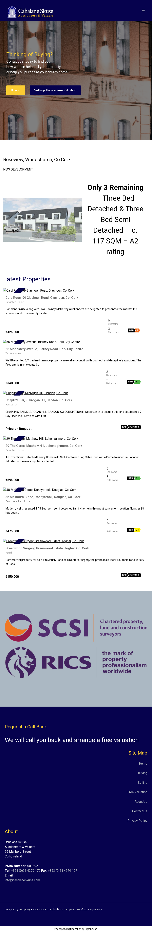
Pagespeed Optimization (67, 929)
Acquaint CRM (40, 909)
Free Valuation (137, 792)
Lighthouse (91, 929)
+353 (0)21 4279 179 (25, 871)
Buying (15, 90)
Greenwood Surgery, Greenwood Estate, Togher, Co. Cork (47, 548)
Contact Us (139, 811)
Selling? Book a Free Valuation (55, 90)
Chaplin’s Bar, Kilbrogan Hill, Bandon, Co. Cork (39, 400)
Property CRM (73, 909)
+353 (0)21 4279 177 (62, 871)
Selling (142, 782)
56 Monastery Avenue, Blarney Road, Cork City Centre (44, 349)
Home (143, 763)
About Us (141, 802)
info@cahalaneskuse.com (22, 880)
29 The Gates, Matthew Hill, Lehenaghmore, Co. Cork (44, 446)
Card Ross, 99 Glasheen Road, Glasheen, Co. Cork (42, 298)
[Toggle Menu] (143, 10)
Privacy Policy (137, 821)
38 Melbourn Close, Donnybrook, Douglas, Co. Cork (43, 497)
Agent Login (96, 909)
